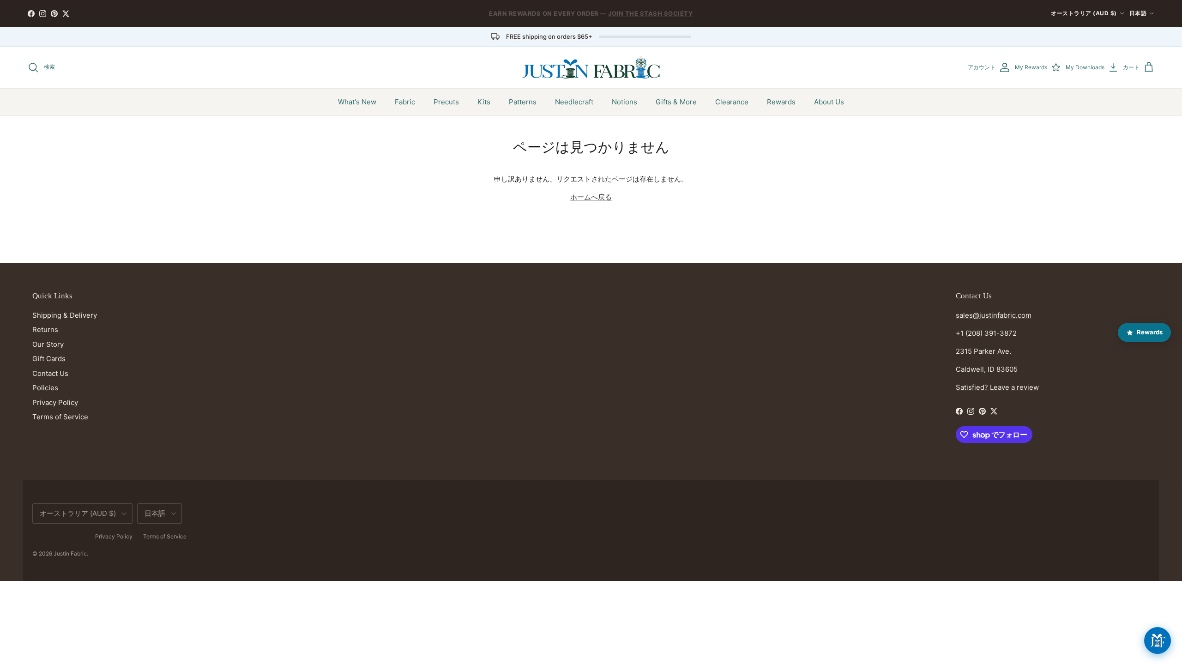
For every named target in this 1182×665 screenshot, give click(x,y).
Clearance (731, 101)
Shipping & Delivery (64, 315)
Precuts (446, 101)
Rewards (781, 101)
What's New (357, 101)
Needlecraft (574, 101)
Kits (483, 101)
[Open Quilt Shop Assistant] (1157, 640)
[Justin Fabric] (591, 67)
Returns (45, 329)
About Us (829, 101)
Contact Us (50, 373)
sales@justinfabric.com (993, 315)
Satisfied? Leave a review (997, 387)
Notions (624, 101)
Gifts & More (676, 101)
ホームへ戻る (591, 197)
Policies (45, 387)
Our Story (48, 344)
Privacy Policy (55, 402)
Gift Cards (49, 358)
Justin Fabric (70, 553)
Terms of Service (60, 416)
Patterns (523, 101)
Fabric (405, 101)
